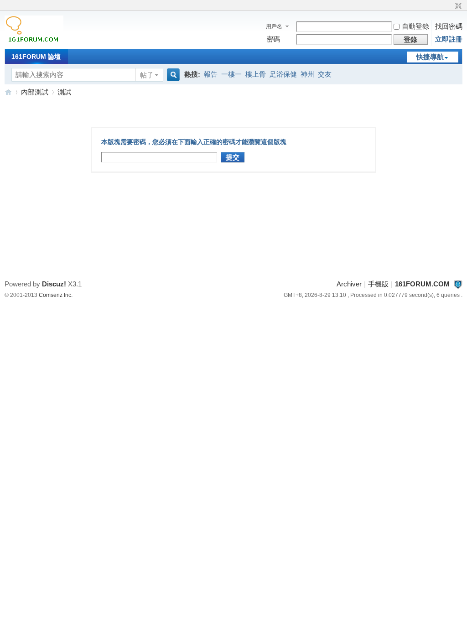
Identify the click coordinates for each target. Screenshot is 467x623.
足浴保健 (283, 74)
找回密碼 (448, 26)
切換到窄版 (457, 6)
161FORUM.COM (8, 92)
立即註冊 (448, 39)
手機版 (378, 284)
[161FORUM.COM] (34, 43)
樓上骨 (255, 74)
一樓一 (231, 74)
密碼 (273, 39)
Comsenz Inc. (56, 295)
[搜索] (172, 75)
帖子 (147, 75)
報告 (211, 74)
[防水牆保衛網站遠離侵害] (457, 284)
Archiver (349, 284)
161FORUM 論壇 (36, 56)
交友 (325, 74)
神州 (307, 74)
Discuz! (54, 284)
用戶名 (274, 26)
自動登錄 (415, 26)
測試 (64, 92)
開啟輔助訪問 (449, 6)
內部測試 (34, 92)
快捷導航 (430, 57)
